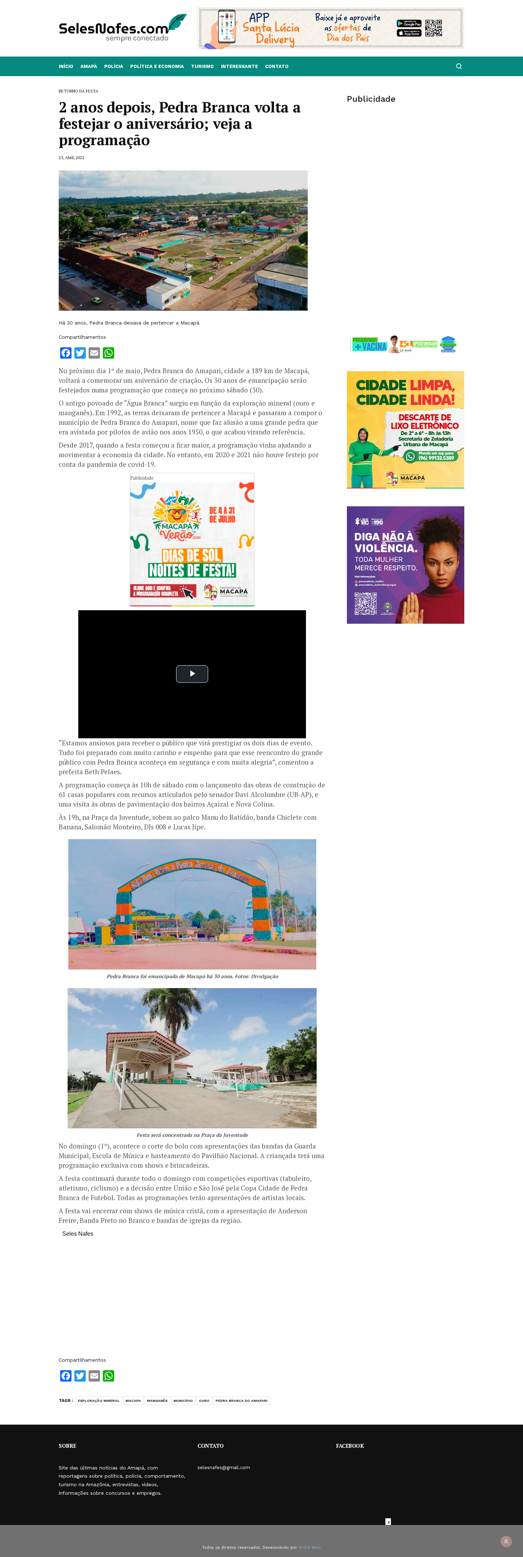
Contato (277, 66)
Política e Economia (157, 66)
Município (183, 1401)
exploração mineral (99, 1401)
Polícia (113, 66)
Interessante (239, 66)
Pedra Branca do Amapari (242, 1401)
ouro (204, 1401)
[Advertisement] (192, 1300)
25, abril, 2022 (71, 157)
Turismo (202, 66)
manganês (157, 1401)
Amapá (88, 66)
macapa (133, 1401)
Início (66, 66)
